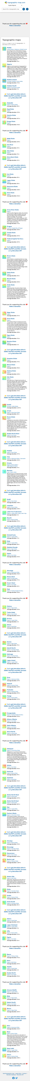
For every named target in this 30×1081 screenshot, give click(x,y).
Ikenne (9, 642)
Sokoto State (11, 115)
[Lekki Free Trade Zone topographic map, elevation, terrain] (4, 513)
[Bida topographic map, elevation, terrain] (4, 997)
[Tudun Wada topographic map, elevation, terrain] (4, 614)
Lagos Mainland (12, 925)
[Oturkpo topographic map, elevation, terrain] (4, 842)
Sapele (9, 967)
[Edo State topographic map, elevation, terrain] (4, 383)
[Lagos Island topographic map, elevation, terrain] (4, 662)
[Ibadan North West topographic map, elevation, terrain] (4, 435)
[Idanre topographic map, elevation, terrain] (4, 920)
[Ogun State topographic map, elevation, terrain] (4, 336)
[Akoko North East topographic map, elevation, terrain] (4, 802)
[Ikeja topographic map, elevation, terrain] (4, 542)
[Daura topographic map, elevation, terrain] (4, 1056)
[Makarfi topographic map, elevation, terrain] (4, 685)
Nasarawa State (12, 186)
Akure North (11, 731)
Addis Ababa (15, 406)
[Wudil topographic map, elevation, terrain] (4, 501)
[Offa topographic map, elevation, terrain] (4, 932)
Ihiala (9, 889)
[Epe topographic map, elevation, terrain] (4, 808)
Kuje (8, 589)
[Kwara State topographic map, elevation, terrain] (4, 423)
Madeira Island (12, 80)
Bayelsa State (11, 341)
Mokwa (9, 606)
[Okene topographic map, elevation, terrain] (4, 626)
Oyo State (13, 435)
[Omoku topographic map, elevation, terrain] (4, 465)
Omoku (9, 463)
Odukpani (10, 749)
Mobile (9, 47)
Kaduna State (11, 371)
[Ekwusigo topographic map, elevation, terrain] (4, 848)
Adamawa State (15, 458)
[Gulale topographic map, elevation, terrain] (4, 406)
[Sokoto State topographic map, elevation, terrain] (4, 116)
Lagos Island (11, 660)
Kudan (9, 895)
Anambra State (12, 358)
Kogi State (10, 109)
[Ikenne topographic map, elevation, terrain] (4, 643)
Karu (8, 1025)
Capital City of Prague (17, 228)
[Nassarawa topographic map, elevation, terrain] (4, 854)
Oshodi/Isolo (11, 535)
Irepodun (10, 505)
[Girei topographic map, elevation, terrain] (4, 679)
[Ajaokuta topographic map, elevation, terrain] (4, 779)
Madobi (9, 451)
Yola (8, 457)
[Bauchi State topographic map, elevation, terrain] (4, 280)
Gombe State (14, 656)
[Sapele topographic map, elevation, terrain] (4, 968)
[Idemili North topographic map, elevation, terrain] (4, 649)
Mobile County (23, 49)
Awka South (11, 902)
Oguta (9, 937)
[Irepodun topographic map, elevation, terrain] (4, 507)
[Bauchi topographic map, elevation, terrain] (4, 519)
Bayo (8, 1032)
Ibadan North (11, 973)
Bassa (9, 954)
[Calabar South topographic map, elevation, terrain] (4, 87)
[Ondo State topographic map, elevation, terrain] (4, 291)
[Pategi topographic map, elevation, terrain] (4, 697)
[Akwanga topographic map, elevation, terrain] (4, 572)
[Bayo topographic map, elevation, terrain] (4, 1038)
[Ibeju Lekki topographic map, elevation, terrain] (4, 1050)
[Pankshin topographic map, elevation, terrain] (4, 691)
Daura (9, 1054)
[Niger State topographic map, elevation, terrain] (4, 314)
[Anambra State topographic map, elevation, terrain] (4, 360)
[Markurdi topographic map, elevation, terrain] (4, 773)
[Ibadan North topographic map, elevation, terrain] (4, 974)
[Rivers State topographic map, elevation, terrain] (4, 262)
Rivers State (11, 256)
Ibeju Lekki (21, 513)
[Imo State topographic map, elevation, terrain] (4, 175)
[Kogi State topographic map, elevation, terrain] (4, 110)
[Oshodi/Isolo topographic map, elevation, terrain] (4, 536)
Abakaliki (10, 103)
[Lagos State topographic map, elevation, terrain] (4, 182)
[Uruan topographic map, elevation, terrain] (4, 412)
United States (10, 49)
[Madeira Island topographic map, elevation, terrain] (4, 81)
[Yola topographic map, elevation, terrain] (4, 458)
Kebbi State (11, 138)
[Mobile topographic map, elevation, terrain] (4, 54)
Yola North (22, 458)
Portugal (9, 81)
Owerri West (11, 583)
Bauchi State (11, 279)
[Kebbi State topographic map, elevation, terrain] (4, 140)
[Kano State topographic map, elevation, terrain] (4, 194)
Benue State (11, 365)
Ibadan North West (13, 433)
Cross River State (15, 87)
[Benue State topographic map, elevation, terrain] (4, 366)
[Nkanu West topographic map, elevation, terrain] (4, 578)
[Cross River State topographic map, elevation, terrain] (4, 216)
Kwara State (11, 417)
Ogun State (11, 335)
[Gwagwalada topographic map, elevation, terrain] (4, 714)
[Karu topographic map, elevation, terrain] (4, 1027)
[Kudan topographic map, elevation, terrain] (4, 897)
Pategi (9, 696)
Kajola (9, 553)
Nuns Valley (20, 81)
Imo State (10, 174)
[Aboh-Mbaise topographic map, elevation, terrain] (4, 727)
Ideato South (11, 1002)
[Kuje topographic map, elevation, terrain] (4, 590)
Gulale (9, 404)
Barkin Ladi (10, 859)
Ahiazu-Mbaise (12, 719)
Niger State (11, 312)
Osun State (10, 318)
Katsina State (14, 1056)
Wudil (9, 499)
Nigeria (9, 64)
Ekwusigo (10, 847)
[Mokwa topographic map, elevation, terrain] (4, 607)
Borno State (14, 1033)
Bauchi (9, 518)
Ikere (8, 960)
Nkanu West (11, 577)
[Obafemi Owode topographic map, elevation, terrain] (4, 549)
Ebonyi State (14, 104)
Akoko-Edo (10, 876)
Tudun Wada (11, 612)
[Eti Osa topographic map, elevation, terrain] (4, 620)
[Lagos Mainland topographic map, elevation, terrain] (4, 926)
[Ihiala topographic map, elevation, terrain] (4, 891)
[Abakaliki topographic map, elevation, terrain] (4, 104)
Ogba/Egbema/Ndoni (12, 466)
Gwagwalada (11, 713)
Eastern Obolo (11, 813)
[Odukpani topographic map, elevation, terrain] (4, 755)
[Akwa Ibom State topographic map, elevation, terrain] (4, 158)
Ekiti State (13, 962)
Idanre (9, 919)
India (8, 472)
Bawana (9, 470)
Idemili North (11, 648)
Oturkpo (10, 841)
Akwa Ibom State (12, 157)
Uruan (9, 411)
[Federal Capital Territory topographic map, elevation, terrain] (4, 240)
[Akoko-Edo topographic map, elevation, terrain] (4, 881)
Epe (25, 513)
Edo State (10, 377)
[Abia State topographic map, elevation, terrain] (4, 152)
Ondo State (11, 285)
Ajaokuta (10, 778)
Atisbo (9, 765)
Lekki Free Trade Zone (14, 512)
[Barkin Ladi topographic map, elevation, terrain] (4, 861)
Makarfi (9, 683)
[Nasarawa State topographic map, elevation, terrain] (4, 188)
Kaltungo (10, 654)
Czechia (9, 228)
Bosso (9, 1008)
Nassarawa (10, 853)
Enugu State (11, 121)
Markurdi (10, 771)
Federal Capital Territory (15, 239)
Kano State (10, 193)
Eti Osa (9, 618)
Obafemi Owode (12, 547)
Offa (8, 931)
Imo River (10, 145)
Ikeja (8, 541)
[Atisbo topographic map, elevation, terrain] (4, 767)
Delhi (11, 472)
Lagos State (11, 180)
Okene (9, 625)
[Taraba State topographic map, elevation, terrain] (4, 234)
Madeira (14, 81)
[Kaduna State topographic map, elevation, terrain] (4, 372)
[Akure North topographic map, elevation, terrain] (4, 733)
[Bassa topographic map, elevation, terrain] (4, 956)
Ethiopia (9, 406)
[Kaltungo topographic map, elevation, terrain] (4, 655)
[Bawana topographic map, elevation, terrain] (4, 478)
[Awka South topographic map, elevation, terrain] (4, 903)
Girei (8, 677)
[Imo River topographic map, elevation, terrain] (4, 146)
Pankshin (10, 690)
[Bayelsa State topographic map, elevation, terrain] (4, 343)
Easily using (15, 96)
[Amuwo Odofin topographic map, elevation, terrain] (4, 991)
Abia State (10, 151)
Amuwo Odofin (12, 990)
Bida (8, 996)
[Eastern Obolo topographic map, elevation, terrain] (4, 820)
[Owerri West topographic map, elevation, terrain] (4, 584)
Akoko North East (13, 801)
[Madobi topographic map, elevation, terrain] (4, 452)
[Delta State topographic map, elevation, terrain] (4, 274)
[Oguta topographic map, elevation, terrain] (4, 938)
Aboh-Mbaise (11, 725)
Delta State (11, 272)
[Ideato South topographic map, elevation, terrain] (4, 1004)
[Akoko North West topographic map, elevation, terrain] (4, 796)
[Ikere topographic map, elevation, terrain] (4, 962)
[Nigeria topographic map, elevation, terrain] (4, 70)
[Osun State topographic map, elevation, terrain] (4, 325)
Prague (9, 226)
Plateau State (14, 691)
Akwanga (10, 570)
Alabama (17, 49)
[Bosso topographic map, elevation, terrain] (4, 1010)
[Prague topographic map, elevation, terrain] (4, 228)
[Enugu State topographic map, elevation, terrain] (4, 123)
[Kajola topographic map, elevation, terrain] (4, 555)
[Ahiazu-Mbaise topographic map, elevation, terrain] (4, 720)
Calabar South (11, 86)
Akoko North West (13, 795)
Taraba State (11, 232)
